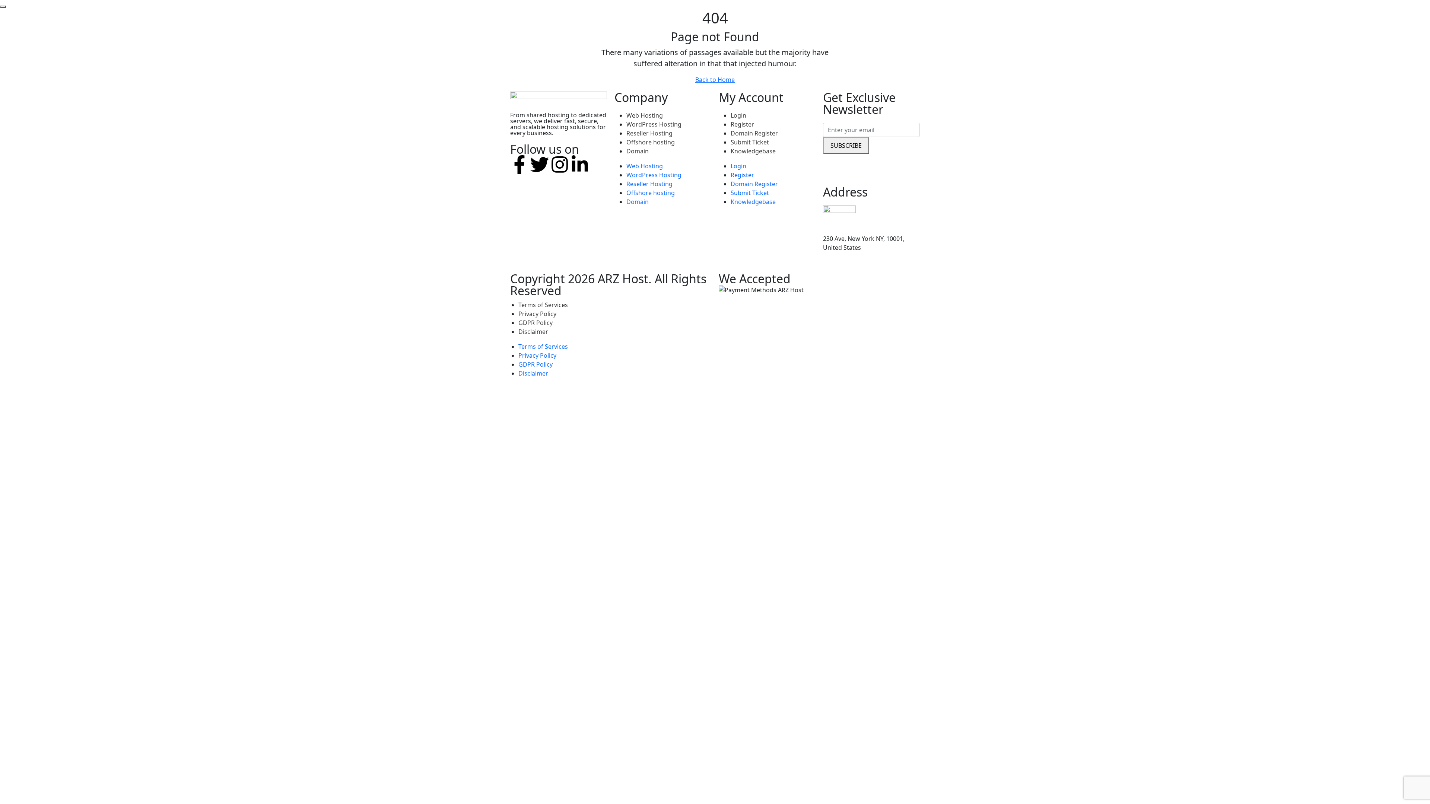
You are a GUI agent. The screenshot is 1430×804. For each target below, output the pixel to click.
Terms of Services (543, 305)
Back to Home (715, 80)
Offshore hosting (650, 142)
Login (738, 115)
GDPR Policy (535, 323)
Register (742, 124)
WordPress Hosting (653, 124)
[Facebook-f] (519, 164)
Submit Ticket (750, 142)
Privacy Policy (537, 314)
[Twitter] (539, 164)
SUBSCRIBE (846, 145)
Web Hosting (644, 115)
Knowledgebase (753, 151)
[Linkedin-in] (580, 164)
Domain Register (754, 133)
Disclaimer (533, 332)
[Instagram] (559, 164)
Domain (637, 151)
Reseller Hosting (649, 133)
